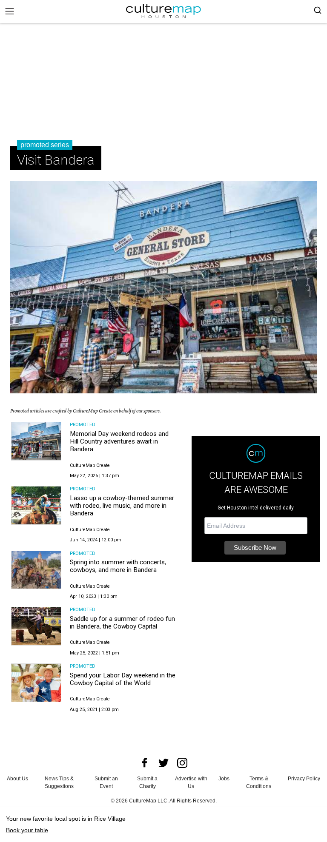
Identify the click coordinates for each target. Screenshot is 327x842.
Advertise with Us (191, 782)
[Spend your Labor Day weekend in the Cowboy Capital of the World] (36, 682)
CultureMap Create (90, 465)
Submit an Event (106, 782)
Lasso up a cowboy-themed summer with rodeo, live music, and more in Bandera (122, 506)
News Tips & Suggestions (59, 782)
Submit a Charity (147, 782)
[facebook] (145, 763)
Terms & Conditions (258, 782)
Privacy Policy (304, 779)
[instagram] (182, 763)
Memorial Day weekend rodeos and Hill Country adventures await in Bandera (119, 441)
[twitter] (163, 763)
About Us (17, 779)
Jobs (223, 779)
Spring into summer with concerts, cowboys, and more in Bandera (118, 566)
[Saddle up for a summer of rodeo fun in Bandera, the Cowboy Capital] (36, 626)
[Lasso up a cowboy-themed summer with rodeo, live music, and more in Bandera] (36, 505)
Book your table (27, 830)
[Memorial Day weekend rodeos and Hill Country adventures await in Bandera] (36, 441)
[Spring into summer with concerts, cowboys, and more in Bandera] (36, 570)
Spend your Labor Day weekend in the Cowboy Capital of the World (122, 679)
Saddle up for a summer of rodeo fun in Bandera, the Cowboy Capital (122, 622)
